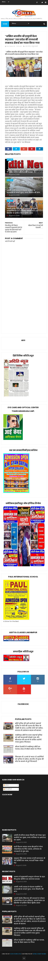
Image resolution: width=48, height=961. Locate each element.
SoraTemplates (15, 954)
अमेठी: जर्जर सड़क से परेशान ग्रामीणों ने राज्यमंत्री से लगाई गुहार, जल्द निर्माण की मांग (23, 191)
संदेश (7, 785)
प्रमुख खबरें (34, 46)
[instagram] (45, 2)
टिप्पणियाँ (8, 789)
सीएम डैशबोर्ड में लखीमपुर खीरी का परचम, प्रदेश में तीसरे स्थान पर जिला (28, 748)
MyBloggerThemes (39, 954)
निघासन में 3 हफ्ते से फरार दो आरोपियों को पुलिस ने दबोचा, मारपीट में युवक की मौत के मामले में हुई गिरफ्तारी (29, 759)
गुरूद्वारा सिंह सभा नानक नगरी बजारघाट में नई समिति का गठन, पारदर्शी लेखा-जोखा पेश (29, 860)
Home (5, 24)
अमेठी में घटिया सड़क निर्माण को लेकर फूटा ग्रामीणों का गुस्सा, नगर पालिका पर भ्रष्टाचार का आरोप (30, 837)
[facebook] (37, 2)
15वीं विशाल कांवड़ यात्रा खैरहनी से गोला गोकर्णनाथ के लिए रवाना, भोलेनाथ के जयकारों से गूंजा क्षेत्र (28, 849)
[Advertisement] (24, 303)
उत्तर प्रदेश (28, 46)
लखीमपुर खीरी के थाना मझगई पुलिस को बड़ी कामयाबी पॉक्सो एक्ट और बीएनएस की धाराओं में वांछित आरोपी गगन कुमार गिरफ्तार (28, 738)
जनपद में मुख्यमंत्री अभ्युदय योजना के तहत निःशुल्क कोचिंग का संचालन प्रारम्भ (22, 171)
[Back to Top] (24, 958)
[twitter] (42, 2)
